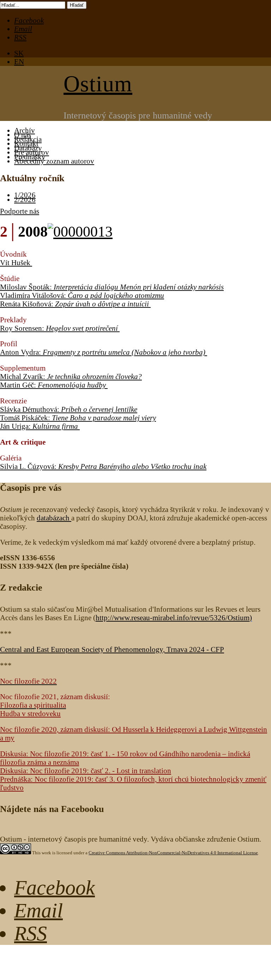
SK (19, 53)
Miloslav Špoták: (112, 287)
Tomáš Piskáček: (78, 418)
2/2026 (25, 199)
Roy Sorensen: (59, 328)
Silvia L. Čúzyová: (103, 466)
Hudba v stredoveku (30, 713)
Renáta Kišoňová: (74, 304)
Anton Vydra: (102, 352)
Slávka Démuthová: (68, 409)
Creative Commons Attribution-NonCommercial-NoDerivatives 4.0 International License (173, 852)
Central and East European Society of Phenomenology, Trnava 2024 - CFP (112, 649)
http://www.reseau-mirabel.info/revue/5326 (172, 617)
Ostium (98, 83)
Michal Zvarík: (71, 376)
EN (19, 61)
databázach (54, 518)
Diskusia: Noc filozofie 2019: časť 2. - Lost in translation (85, 770)
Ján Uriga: (39, 426)
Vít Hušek (16, 262)
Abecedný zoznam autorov (54, 161)
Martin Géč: (53, 385)
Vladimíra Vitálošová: (82, 295)
